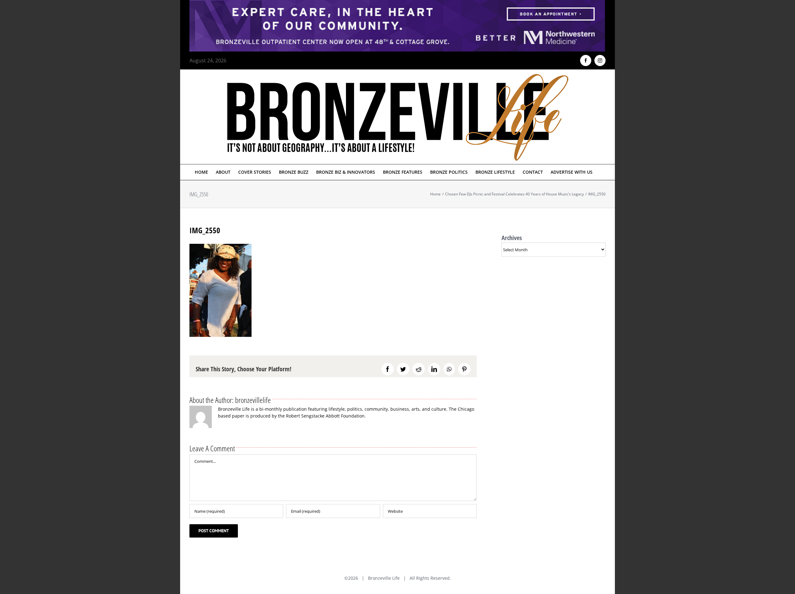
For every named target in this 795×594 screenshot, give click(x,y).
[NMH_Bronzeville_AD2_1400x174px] (397, 3)
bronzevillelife (253, 400)
